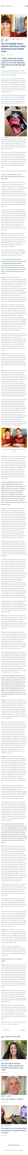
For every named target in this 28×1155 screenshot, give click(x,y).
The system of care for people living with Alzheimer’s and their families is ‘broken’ (14, 1130)
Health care (7, 1125)
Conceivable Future (15, 82)
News (2, 40)
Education (7, 1060)
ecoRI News (15, 71)
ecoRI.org (14, 75)
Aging (2, 1125)
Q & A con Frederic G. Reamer (12, 1099)
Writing (6, 40)
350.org (12, 1011)
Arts (2, 1060)
